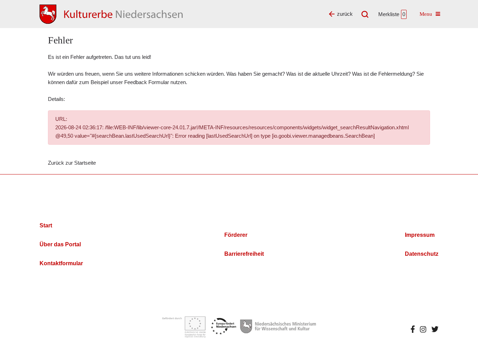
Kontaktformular (61, 263)
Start (46, 225)
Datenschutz (421, 254)
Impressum (420, 235)
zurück (345, 14)
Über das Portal (60, 244)
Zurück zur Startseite (72, 163)
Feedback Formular (146, 82)
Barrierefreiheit (244, 254)
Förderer (235, 235)
